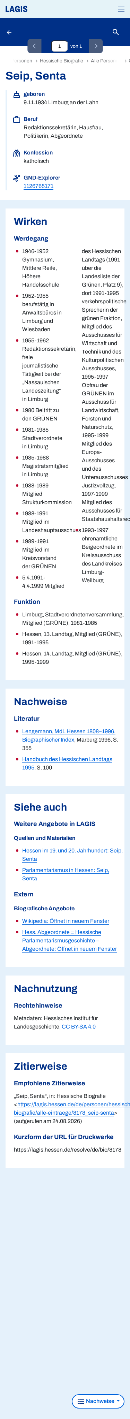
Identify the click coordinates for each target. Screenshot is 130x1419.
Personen (21, 60)
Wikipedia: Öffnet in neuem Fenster (65, 921)
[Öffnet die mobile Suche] (115, 32)
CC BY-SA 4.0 (79, 1027)
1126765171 (38, 186)
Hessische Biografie (61, 60)
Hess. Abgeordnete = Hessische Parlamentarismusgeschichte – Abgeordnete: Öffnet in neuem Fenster (69, 940)
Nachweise (100, 1401)
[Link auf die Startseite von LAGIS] (40, 9)
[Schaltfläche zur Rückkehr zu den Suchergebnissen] (10, 32)
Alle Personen (106, 60)
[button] (121, 9)
